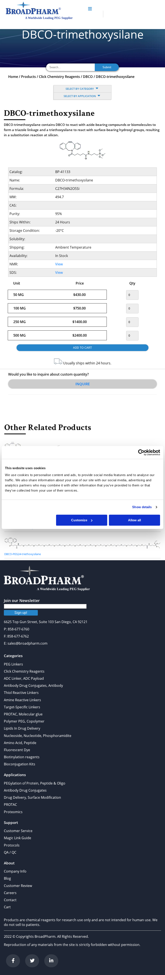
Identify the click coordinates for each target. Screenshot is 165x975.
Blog (7, 878)
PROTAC (10, 804)
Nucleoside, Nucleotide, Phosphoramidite (37, 735)
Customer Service (18, 830)
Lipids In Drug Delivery (22, 728)
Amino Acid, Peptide (20, 742)
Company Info (15, 871)
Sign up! (20, 612)
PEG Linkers (13, 664)
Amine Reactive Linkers (22, 700)
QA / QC (10, 852)
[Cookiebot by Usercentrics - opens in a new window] (141, 452)
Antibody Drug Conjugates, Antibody (33, 685)
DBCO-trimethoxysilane (115, 76)
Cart (7, 907)
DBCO (88, 76)
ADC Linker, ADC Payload (24, 678)
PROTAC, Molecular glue (23, 714)
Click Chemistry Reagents (59, 76)
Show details (142, 507)
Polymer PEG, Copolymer (24, 721)
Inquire (82, 384)
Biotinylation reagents (22, 757)
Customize (79, 520)
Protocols (12, 845)
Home (13, 76)
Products (28, 76)
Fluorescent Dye (17, 750)
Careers (10, 892)
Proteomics (13, 811)
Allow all (134, 520)
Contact (10, 900)
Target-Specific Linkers (22, 707)
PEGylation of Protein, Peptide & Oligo (34, 783)
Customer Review (18, 885)
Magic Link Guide (17, 838)
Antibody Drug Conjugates (25, 790)
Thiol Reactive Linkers (21, 692)
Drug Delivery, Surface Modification (32, 797)
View (59, 264)
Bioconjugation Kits (19, 764)
